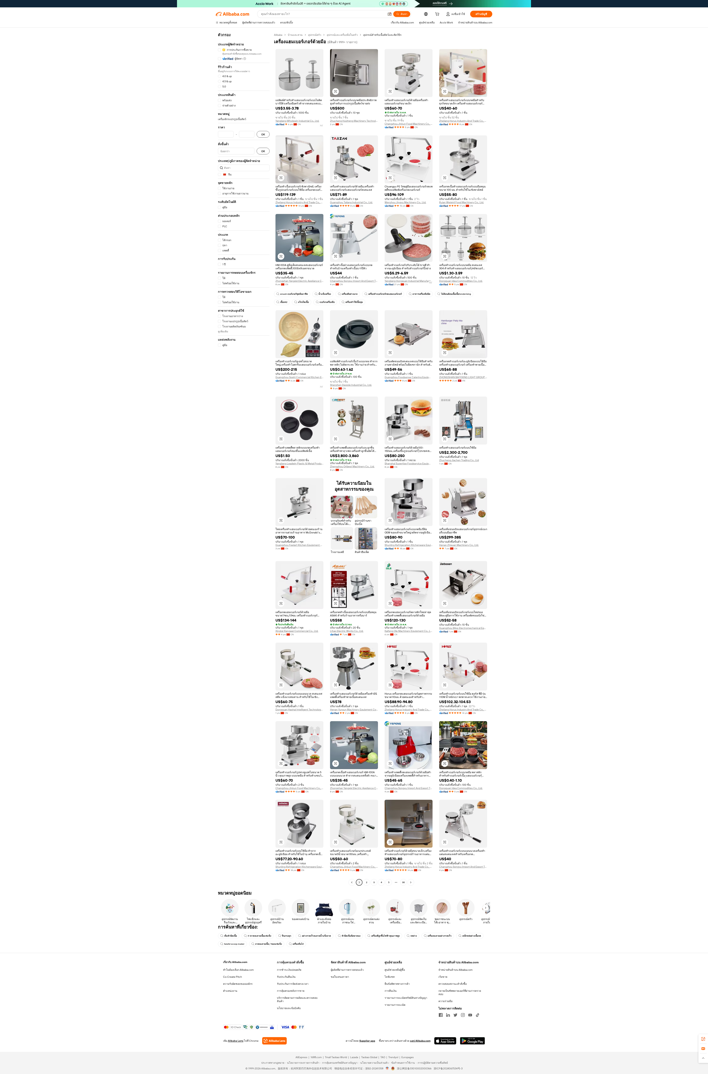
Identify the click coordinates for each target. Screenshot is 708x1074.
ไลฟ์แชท (390, 976)
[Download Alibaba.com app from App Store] (445, 1040)
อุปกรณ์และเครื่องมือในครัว (342, 34)
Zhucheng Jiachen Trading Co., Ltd (459, 460)
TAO (382, 1057)
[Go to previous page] (351, 882)
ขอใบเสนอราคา (340, 976)
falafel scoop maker (234, 944)
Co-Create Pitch (232, 976)
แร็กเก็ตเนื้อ (303, 302)
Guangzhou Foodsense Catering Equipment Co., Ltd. (409, 377)
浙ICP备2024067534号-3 (448, 1068)
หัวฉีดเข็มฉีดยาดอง (351, 936)
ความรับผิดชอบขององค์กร (238, 983)
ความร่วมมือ (445, 1001)
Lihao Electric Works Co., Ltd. (346, 630)
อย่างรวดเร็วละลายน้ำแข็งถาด (316, 936)
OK (263, 134)
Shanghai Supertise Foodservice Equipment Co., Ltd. (409, 463)
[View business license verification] (387, 1068)
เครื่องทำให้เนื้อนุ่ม (354, 302)
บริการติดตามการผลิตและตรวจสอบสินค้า (297, 999)
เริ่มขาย (442, 976)
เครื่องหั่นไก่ (298, 944)
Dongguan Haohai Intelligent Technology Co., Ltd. (299, 709)
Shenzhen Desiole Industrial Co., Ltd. (351, 384)
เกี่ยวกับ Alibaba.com (235, 962)
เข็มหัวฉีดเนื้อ (230, 936)
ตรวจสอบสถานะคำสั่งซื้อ (452, 983)
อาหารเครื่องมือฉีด (421, 294)
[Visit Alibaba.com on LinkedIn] (448, 1015)
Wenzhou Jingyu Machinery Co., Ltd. (405, 202)
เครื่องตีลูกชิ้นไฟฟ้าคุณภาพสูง (385, 936)
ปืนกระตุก (286, 936)
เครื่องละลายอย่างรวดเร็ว (440, 936)
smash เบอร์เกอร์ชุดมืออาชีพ (294, 294)
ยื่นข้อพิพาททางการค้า (397, 983)
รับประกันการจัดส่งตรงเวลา (292, 983)
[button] (389, 14)
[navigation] (244, 459)
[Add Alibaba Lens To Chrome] (274, 1040)
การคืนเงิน (391, 990)
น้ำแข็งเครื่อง (324, 294)
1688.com (316, 1057)
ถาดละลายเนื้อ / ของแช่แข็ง (268, 944)
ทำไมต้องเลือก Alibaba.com (238, 969)
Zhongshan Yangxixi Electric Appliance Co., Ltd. (299, 280)
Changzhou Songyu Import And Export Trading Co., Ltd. (354, 280)
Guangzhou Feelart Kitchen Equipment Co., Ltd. (299, 545)
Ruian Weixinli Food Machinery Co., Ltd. (461, 202)
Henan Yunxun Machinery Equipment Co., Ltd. (354, 709)
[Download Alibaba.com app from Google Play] (472, 1040)
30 (403, 882)
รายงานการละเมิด (395, 1004)
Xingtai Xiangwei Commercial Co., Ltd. (296, 630)
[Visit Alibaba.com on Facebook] (440, 1015)
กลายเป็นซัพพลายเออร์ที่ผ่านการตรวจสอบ (459, 992)
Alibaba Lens (235, 1040)
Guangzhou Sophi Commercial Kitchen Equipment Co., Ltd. (299, 377)
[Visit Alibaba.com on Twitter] (455, 1015)
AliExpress (301, 1057)
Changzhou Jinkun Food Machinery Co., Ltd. (409, 123)
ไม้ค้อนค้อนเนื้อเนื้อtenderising (456, 294)
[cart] (438, 14)
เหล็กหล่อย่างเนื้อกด (471, 936)
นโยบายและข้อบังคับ (289, 1008)
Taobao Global (369, 1057)
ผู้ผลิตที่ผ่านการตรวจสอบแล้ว (347, 969)
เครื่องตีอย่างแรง (350, 294)
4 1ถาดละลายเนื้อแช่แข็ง (259, 936)
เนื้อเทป (283, 302)
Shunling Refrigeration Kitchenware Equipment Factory (409, 545)
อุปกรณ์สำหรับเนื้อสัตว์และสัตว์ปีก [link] (382, 34)
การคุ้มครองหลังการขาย (290, 990)
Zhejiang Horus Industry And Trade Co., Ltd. (463, 120)
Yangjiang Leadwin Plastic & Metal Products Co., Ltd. (299, 463)
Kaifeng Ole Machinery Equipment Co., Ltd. (409, 630)
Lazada (354, 1057)
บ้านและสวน (295, 34)
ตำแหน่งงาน (230, 990)
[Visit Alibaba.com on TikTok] (477, 1015)
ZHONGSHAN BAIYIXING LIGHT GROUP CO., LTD (463, 377)
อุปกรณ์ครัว (314, 34)
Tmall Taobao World (336, 1057)
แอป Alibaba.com (420, 1040)
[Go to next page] (410, 882)
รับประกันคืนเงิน (286, 976)
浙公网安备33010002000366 (414, 1068)
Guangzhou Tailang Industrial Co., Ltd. (351, 202)
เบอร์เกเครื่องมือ (327, 302)
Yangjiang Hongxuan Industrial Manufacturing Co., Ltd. (409, 280)
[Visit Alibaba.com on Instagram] (463, 1015)
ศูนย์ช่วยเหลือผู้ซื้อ (395, 969)
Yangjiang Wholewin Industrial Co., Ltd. (297, 120)
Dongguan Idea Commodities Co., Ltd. (461, 280)
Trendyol (393, 1057)
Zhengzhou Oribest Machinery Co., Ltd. (352, 466)
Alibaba (278, 34)
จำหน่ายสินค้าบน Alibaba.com (455, 969)
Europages (407, 1057)
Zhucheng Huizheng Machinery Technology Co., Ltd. (354, 120)
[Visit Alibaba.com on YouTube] (470, 1015)
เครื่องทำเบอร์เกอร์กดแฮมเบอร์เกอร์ (385, 294)
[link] (703, 1039)
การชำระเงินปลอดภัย (289, 969)
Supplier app (367, 1040)
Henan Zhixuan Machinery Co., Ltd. (459, 545)
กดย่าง (413, 936)
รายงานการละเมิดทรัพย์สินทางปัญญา (406, 997)
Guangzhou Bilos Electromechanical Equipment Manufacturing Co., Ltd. (463, 628)
